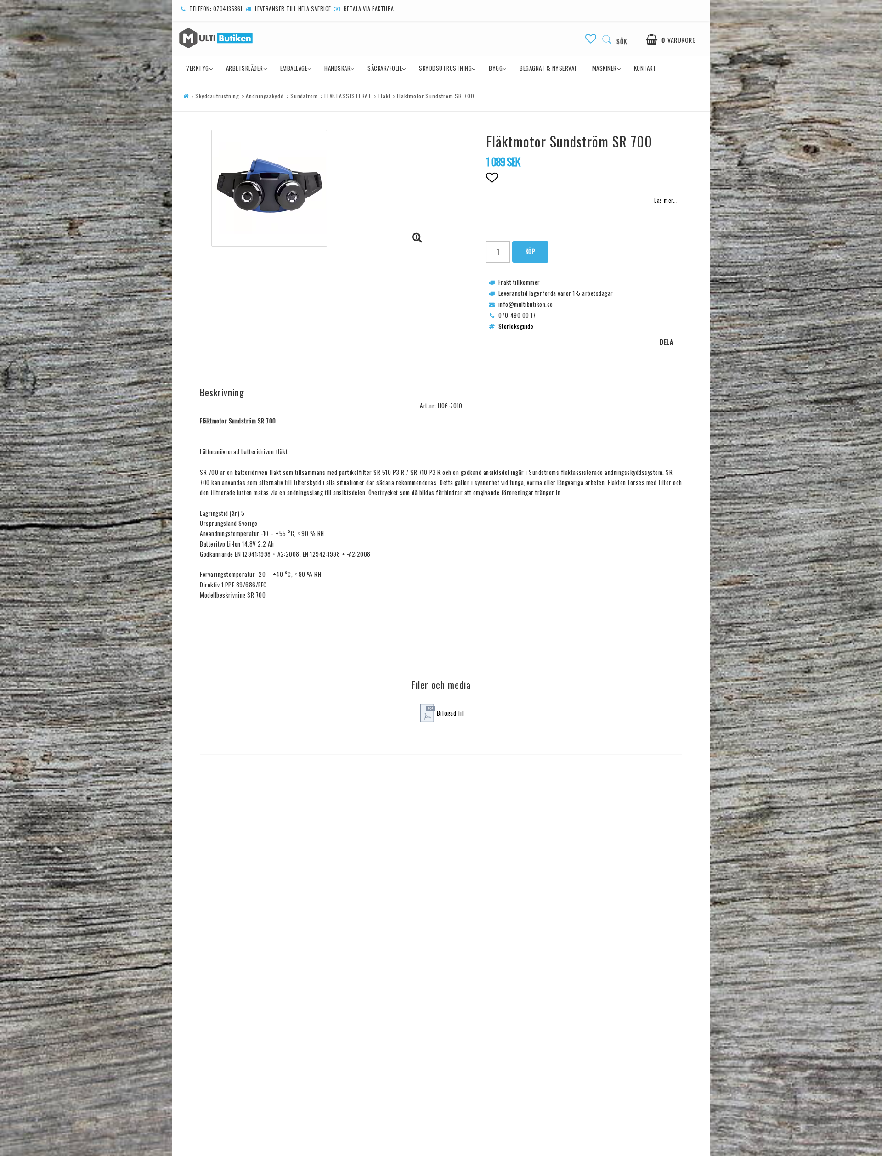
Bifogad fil (450, 712)
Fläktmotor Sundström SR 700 (436, 96)
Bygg (496, 68)
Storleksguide (516, 326)
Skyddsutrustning (445, 68)
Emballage (294, 68)
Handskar (337, 68)
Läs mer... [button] (666, 200)
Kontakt (645, 68)
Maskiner (604, 68)
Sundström (304, 96)
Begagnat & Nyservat (548, 68)
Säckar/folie (385, 68)
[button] (591, 38)
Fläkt (384, 96)
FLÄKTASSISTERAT (348, 96)
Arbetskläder (244, 68)
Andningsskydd (265, 96)
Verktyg (197, 68)
